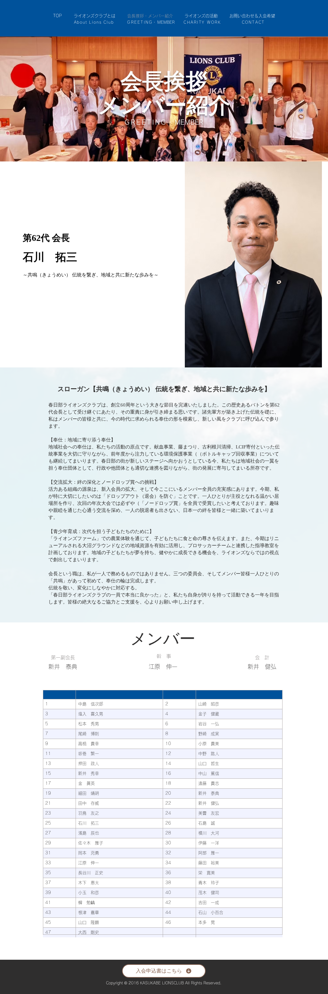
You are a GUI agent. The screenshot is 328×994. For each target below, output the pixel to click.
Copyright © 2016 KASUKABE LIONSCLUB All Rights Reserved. (163, 983)
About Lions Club (94, 22)
